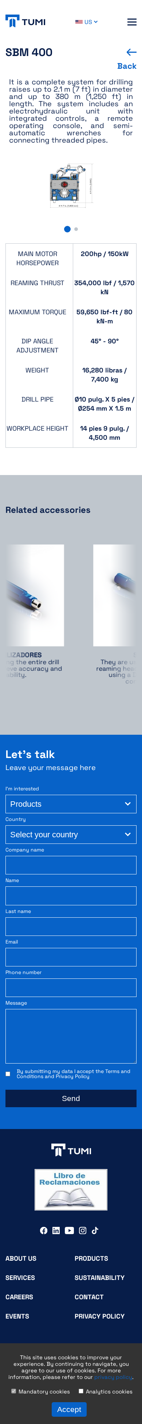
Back (127, 66)
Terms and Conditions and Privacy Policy (73, 1073)
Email (11, 942)
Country (15, 819)
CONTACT (89, 1297)
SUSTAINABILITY (100, 1277)
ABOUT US (20, 1258)
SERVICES (20, 1277)
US (88, 22)
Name (12, 880)
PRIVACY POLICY (100, 1316)
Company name (24, 849)
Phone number (23, 972)
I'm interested (22, 788)
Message (16, 1003)
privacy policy (113, 1376)
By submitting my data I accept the (73, 1073)
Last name (18, 911)
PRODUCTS (91, 1258)
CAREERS (19, 1297)
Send (71, 1098)
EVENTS (17, 1316)
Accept (69, 1409)
